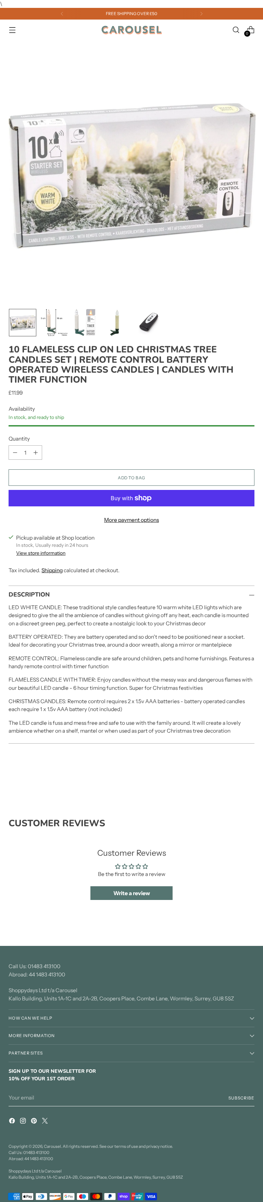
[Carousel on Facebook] (13, 1121)
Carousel (52, 1146)
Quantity (19, 438)
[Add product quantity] (35, 452)
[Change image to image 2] (54, 322)
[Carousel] (131, 30)
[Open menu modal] (12, 30)
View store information (40, 553)
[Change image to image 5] (148, 322)
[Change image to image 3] (85, 322)
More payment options (131, 520)
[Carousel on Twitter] (45, 1121)
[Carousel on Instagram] (24, 1121)
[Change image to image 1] (22, 322)
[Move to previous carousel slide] (233, 781)
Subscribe (241, 1098)
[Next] (201, 14)
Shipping (52, 570)
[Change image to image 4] (117, 322)
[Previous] (62, 14)
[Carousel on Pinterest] (34, 1121)
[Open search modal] (236, 30)
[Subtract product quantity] (15, 452)
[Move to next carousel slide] (248, 781)
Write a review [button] (131, 893)
